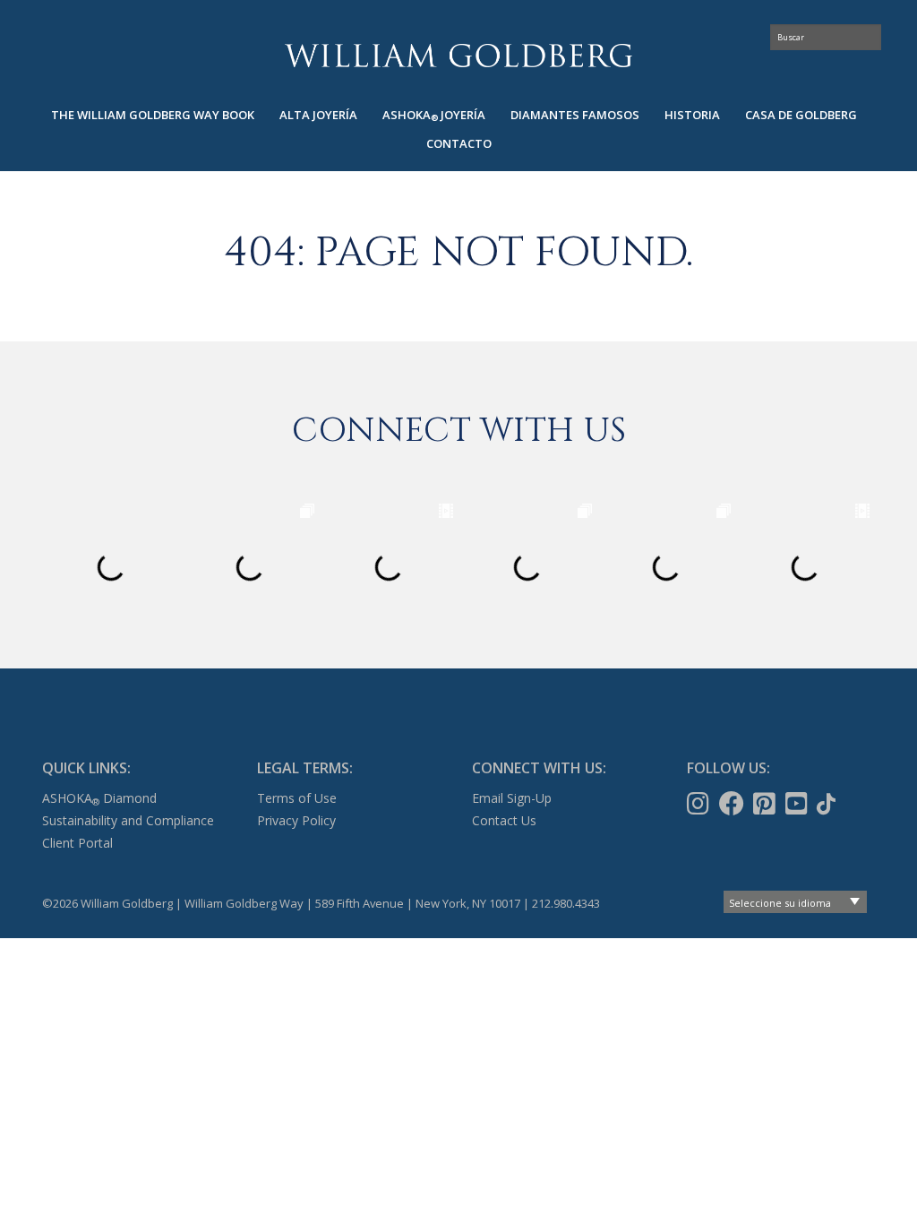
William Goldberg (458, 55)
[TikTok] (828, 804)
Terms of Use (297, 797)
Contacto (459, 143)
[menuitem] (153, 115)
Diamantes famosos (574, 115)
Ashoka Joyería (433, 115)
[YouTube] (798, 803)
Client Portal (77, 842)
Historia (692, 115)
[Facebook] (733, 803)
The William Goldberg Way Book (152, 115)
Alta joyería (318, 115)
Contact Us (504, 820)
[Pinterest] (766, 803)
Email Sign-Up (512, 797)
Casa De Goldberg (801, 115)
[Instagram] (700, 803)
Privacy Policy (296, 820)
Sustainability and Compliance (128, 820)
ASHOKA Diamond (99, 797)
